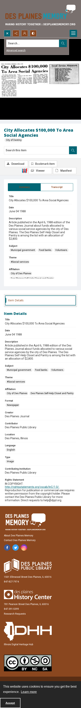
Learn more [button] (29, 691)
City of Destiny (14, 140)
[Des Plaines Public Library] (28, 566)
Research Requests (15, 613)
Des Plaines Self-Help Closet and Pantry (52, 393)
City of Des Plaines (21, 273)
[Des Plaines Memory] (25, 522)
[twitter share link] (15, 547)
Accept (10, 702)
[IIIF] (24, 170)
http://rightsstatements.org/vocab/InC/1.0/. (32, 486)
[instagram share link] (24, 547)
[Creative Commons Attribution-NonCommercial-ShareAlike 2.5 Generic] (28, 663)
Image (10, 461)
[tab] (24, 187)
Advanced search (16, 50)
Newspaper (13, 405)
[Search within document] (73, 150)
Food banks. (45, 250)
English (11, 449)
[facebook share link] (7, 547)
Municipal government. (23, 250)
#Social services (20, 262)
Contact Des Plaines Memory (20, 540)
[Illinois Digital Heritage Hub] (28, 631)
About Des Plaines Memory (18, 535)
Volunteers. (61, 250)
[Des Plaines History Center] (28, 595)
